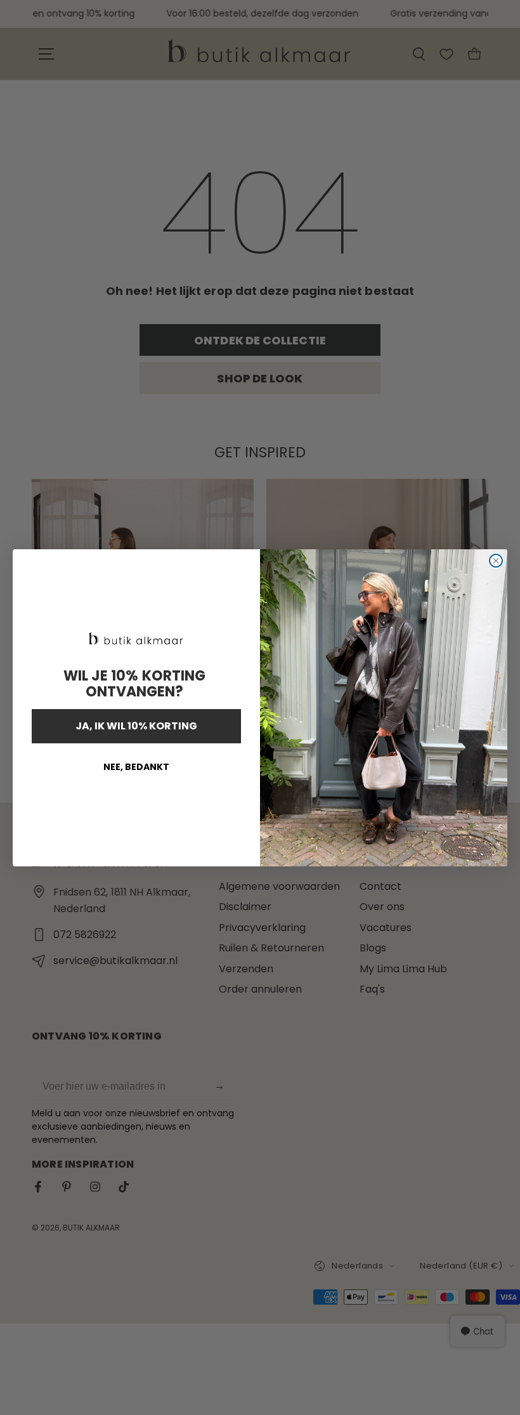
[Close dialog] (496, 560)
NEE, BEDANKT (136, 766)
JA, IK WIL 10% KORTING (136, 726)
